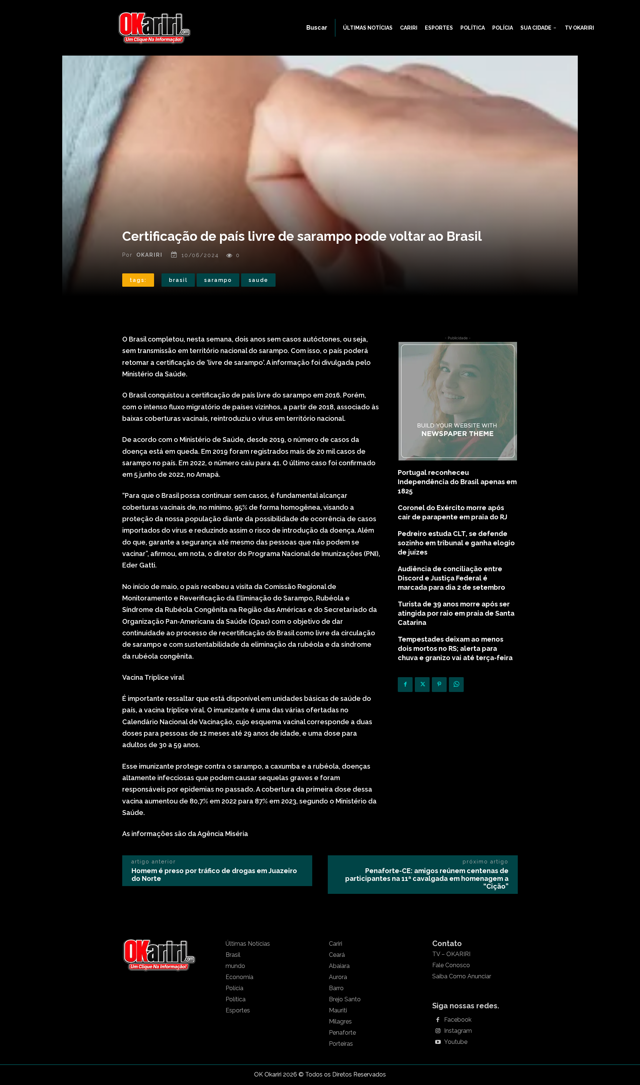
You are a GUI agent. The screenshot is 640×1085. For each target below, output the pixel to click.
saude (258, 280)
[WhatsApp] (456, 684)
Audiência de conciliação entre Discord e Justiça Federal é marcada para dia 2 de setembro (451, 578)
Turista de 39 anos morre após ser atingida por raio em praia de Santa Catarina (456, 613)
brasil (178, 280)
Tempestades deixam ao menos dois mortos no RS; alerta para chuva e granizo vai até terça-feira (455, 648)
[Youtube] (437, 1042)
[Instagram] (437, 1031)
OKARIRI (149, 255)
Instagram (458, 1031)
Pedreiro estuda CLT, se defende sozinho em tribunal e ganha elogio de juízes (456, 543)
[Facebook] (405, 684)
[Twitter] (422, 684)
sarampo (218, 280)
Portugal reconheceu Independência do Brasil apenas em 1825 (457, 482)
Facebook (457, 1020)
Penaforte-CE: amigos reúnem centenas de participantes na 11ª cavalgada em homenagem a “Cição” (427, 878)
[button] (316, 28)
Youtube (455, 1042)
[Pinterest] (439, 684)
